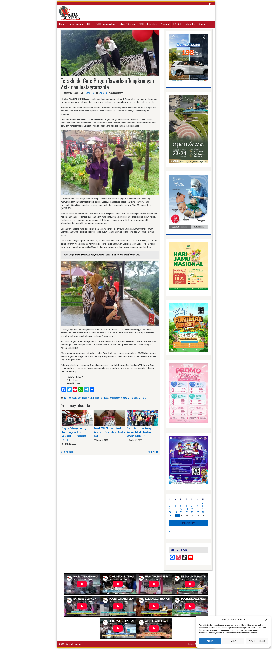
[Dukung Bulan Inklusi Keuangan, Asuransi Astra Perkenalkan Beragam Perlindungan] (142, 418)
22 (198, 512)
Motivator (190, 24)
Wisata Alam (133, 397)
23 (203, 512)
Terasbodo (104, 397)
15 (198, 508)
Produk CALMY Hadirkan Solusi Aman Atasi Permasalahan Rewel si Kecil (109, 432)
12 (181, 508)
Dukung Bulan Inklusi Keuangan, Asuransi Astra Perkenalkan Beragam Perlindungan (140, 432)
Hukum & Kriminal (127, 24)
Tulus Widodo (89, 92)
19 (181, 512)
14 (192, 508)
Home (62, 24)
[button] (266, 619)
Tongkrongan (114, 397)
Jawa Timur (82, 397)
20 (187, 512)
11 (175, 508)
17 (170, 512)
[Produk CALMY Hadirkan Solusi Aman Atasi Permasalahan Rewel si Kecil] (109, 418)
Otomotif (165, 24)
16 (203, 508)
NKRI (141, 24)
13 (187, 508)
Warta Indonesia (73, 644)
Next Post (152, 451)
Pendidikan (152, 24)
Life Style (177, 24)
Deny (233, 641)
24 (170, 515)
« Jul (171, 530)
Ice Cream (72, 397)
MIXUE (90, 397)
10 (170, 508)
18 (176, 512)
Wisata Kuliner (144, 397)
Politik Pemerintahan (105, 24)
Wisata (124, 397)
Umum (202, 24)
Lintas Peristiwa (76, 24)
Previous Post (69, 451)
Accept (210, 641)
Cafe (66, 397)
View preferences (256, 641)
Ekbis (89, 24)
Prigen (96, 397)
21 (192, 512)
